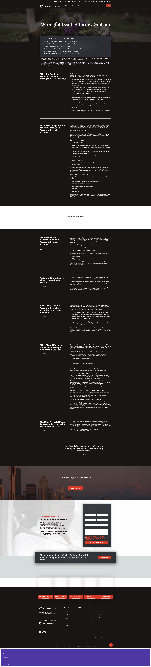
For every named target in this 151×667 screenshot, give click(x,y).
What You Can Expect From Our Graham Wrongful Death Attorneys (60, 39)
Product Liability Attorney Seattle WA (97, 634)
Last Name (99, 512)
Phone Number (88, 517)
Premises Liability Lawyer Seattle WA (97, 631)
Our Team (73, 5)
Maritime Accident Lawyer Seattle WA (97, 623)
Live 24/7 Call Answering (97, 1)
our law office (58, 532)
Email (98, 517)
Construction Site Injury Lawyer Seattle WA (98, 625)
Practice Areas (81, 5)
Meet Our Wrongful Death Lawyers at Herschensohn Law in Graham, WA (62, 53)
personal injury (88, 76)
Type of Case (88, 522)
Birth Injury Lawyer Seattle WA (96, 628)
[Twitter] (43, 632)
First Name (87, 512)
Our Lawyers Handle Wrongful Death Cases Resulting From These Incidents (62, 48)
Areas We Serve (99, 5)
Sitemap (67, 625)
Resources (90, 5)
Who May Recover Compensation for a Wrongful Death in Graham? (60, 43)
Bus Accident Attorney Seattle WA (97, 637)
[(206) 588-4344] (40, 623)
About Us (65, 5)
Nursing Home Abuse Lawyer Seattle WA (98, 614)
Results (67, 618)
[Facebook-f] (40, 632)
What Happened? (88, 528)
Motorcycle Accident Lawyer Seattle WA (98, 617)
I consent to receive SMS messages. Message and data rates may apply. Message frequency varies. (95, 538)
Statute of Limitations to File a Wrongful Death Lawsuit (58, 46)
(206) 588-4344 (48, 623)
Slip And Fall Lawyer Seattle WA (96, 620)
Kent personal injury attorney (49, 524)
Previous (44, 136)
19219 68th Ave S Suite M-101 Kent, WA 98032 (66, 1)
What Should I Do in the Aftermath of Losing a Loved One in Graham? (61, 51)
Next (43, 83)
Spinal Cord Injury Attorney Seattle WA (97, 611)
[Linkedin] (45, 632)
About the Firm (68, 611)
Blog (66, 621)
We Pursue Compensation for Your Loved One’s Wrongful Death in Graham (62, 41)
